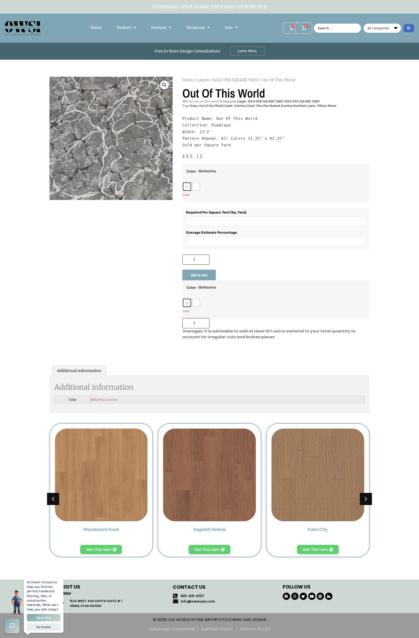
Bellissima (97, 399)
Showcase (195, 27)
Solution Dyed (244, 106)
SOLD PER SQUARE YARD (235, 79)
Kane (193, 106)
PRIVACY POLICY (255, 629)
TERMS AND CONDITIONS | (174, 629)
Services (158, 27)
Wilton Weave (326, 106)
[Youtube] (311, 596)
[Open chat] (12, 626)
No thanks (43, 626)
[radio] (187, 186)
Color (191, 171)
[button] (164, 85)
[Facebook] (286, 596)
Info (229, 27)
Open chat (43, 617)
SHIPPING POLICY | (220, 629)
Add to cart (199, 275)
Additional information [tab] (79, 370)
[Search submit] (408, 28)
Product (124, 27)
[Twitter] (303, 596)
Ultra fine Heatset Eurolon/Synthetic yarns (286, 106)
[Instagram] (294, 596)
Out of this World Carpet (216, 106)
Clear (186, 195)
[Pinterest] (320, 596)
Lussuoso (111, 399)
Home (96, 27)
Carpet (203, 79)
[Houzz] (328, 596)
